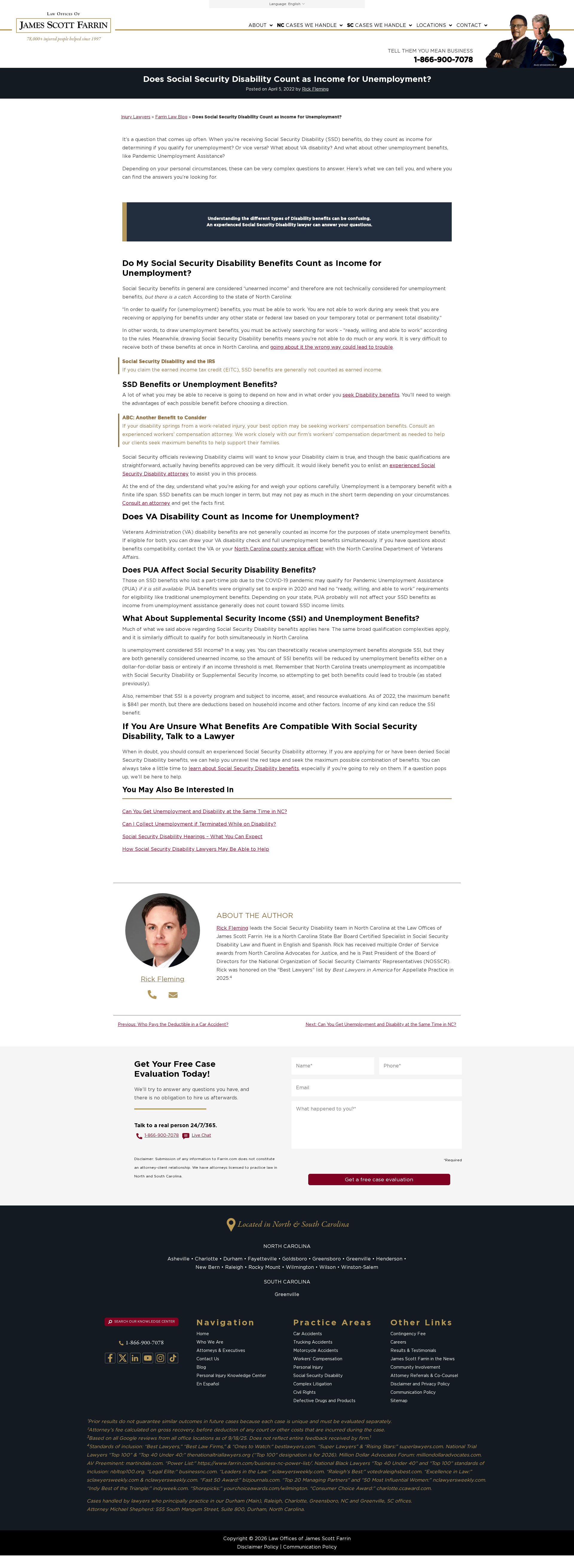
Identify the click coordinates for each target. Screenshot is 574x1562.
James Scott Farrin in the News (422, 1359)
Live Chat (201, 1135)
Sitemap (398, 1401)
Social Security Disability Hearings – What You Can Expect (192, 836)
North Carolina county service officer (278, 549)
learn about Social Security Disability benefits (244, 768)
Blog (201, 1367)
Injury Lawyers (135, 116)
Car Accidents (307, 1334)
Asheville (178, 1259)
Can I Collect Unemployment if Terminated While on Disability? (199, 824)
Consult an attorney (146, 503)
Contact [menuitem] (469, 25)
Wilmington (300, 1267)
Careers (398, 1342)
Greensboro (326, 1259)
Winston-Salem (359, 1267)
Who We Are (209, 1342)
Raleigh (234, 1267)
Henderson (389, 1259)
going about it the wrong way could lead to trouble (331, 347)
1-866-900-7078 (443, 59)
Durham (232, 1259)
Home (202, 1334)
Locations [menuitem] (431, 25)
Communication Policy (413, 1392)
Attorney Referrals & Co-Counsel (424, 1375)
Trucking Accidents (312, 1342)
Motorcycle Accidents (315, 1350)
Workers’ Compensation (317, 1359)
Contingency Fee (408, 1334)
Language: (278, 4)
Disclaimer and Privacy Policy (420, 1384)
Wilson (327, 1267)
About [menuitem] (257, 25)
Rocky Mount (264, 1267)
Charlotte (206, 1259)
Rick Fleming (315, 89)
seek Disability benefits (371, 395)
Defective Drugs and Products (324, 1401)
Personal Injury (308, 1367)
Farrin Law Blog (171, 116)
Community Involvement (415, 1367)
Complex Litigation (312, 1384)
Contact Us (207, 1359)
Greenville (358, 1259)
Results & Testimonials (413, 1350)
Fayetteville (262, 1259)
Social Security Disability (318, 1375)
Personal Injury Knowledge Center (231, 1375)
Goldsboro (294, 1259)
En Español (207, 1384)
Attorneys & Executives (220, 1350)
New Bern (208, 1267)
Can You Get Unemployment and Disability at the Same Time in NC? (204, 811)
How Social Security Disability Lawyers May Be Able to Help (195, 849)
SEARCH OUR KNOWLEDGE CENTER (144, 1322)
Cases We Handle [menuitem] (307, 25)
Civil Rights (304, 1392)
